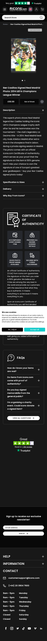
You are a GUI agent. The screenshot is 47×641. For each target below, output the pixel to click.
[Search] (41, 17)
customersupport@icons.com (23, 578)
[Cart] (42, 9)
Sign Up (22, 533)
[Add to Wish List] (42, 102)
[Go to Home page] (18, 9)
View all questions (22, 418)
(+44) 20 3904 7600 (18, 585)
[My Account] (36, 9)
